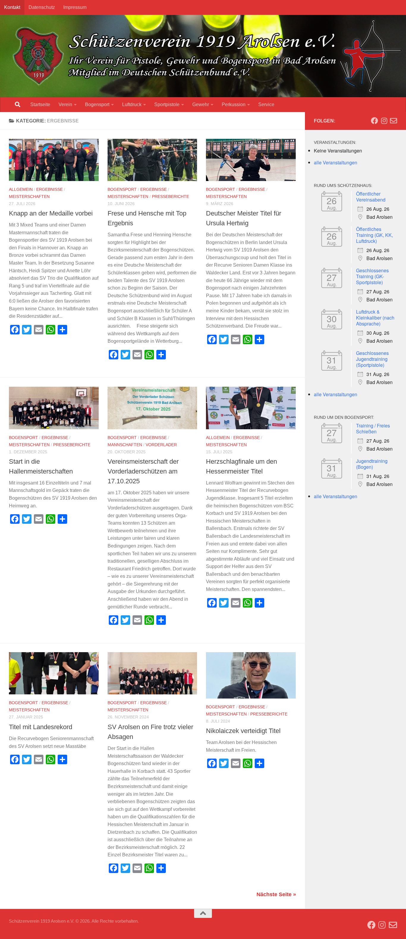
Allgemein (21, 189)
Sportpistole (167, 104)
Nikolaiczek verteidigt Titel (243, 730)
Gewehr (200, 104)
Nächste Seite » (276, 894)
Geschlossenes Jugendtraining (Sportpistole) (372, 359)
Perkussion (234, 104)
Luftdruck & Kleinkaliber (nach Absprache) (375, 317)
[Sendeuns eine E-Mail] (393, 120)
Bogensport (97, 104)
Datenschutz (42, 7)
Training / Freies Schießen (373, 428)
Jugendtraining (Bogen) (372, 463)
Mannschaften (125, 444)
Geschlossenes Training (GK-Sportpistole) (372, 276)
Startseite (40, 104)
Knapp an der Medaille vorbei (51, 213)
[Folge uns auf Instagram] (384, 120)
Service (266, 104)
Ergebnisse (49, 189)
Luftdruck (131, 104)
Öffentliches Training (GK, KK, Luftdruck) (374, 235)
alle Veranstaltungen (335, 162)
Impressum (74, 7)
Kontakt (12, 7)
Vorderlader (161, 444)
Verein (65, 104)
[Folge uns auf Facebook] (374, 120)
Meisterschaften (29, 196)
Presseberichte (170, 196)
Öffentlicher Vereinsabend (370, 196)
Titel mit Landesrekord (40, 727)
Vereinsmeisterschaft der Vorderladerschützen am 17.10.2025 (143, 471)
